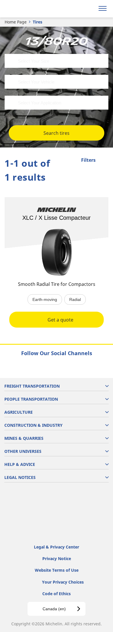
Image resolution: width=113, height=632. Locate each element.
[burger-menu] (102, 8)
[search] (88, 8)
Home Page (16, 22)
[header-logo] (27, 8)
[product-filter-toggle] (104, 160)
